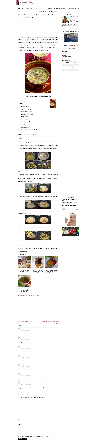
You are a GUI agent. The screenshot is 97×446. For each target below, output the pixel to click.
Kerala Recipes (65, 50)
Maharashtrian (65, 55)
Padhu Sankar (24, 382)
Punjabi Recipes (65, 51)
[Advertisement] (61, 2)
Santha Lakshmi (24, 364)
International (64, 59)
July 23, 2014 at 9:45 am (25, 330)
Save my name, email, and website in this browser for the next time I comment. (34, 436)
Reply (19, 335)
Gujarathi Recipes (65, 53)
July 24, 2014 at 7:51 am (25, 366)
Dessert (23, 294)
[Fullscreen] (77, 234)
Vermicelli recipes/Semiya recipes (35, 295)
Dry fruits (23, 295)
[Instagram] (70, 45)
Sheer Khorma (21, 37)
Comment (20, 399)
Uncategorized (32, 294)
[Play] (63, 234)
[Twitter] (67, 45)
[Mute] (76, 234)
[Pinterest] (74, 45)
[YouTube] (72, 45)
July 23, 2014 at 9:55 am (25, 339)
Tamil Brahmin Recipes (66, 56)
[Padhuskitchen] (25, 5)
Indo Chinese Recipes (66, 60)
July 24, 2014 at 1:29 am (25, 357)
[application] (70, 231)
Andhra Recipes (65, 52)
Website (19, 429)
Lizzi (22, 373)
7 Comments (31, 19)
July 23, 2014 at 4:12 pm (25, 348)
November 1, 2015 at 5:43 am (26, 384)
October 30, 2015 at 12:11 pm (26, 375)
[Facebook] (65, 45)
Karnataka (64, 57)
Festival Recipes (26, 294)
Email (19, 424)
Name (19, 419)
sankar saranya (24, 337)
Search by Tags (71, 67)
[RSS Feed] (77, 45)
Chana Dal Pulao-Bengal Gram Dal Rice (70, 202)
